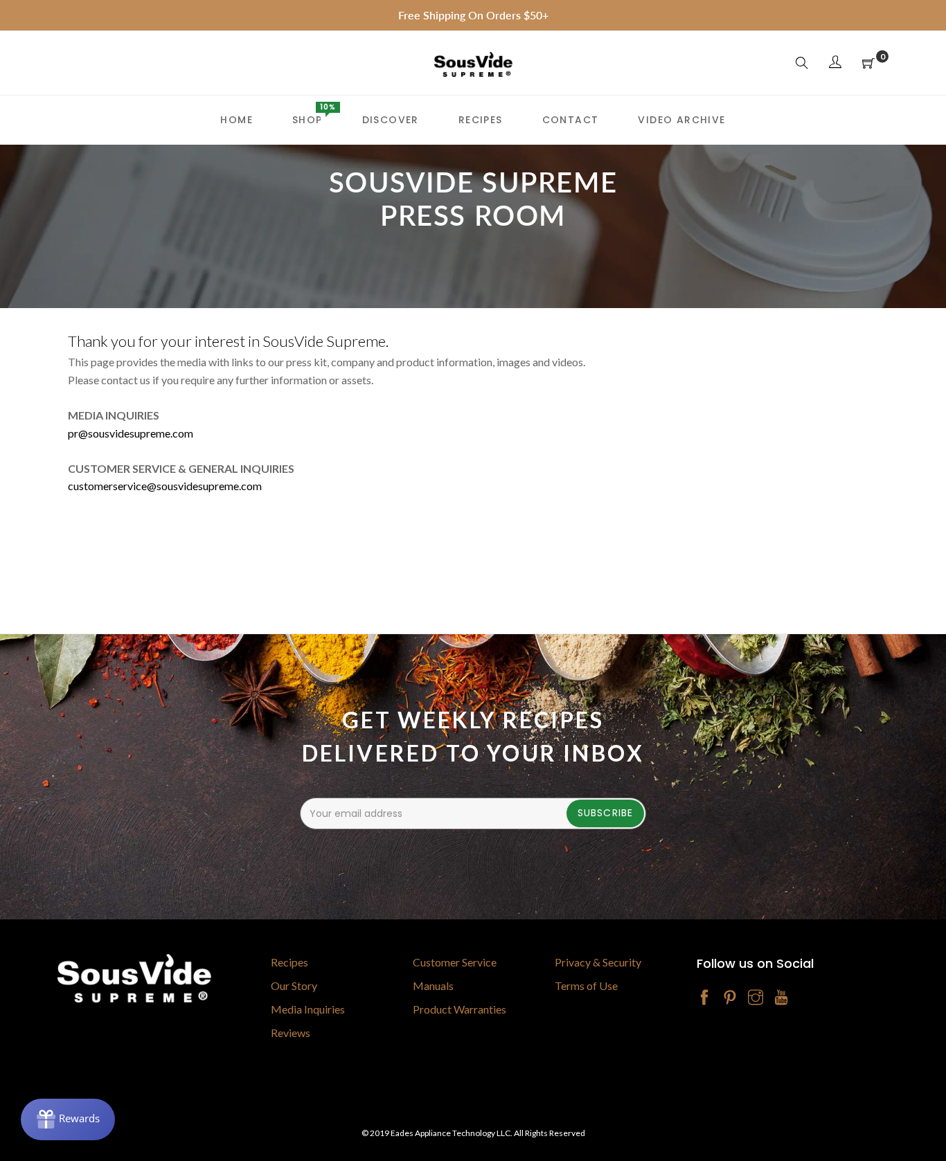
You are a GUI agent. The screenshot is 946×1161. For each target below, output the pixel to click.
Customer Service (455, 962)
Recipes (289, 962)
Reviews (290, 1032)
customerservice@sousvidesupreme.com (165, 485)
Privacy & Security (598, 962)
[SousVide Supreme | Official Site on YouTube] (781, 998)
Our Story (294, 985)
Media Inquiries (308, 1009)
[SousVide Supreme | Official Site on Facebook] (704, 998)
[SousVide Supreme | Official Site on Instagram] (755, 998)
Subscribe (605, 813)
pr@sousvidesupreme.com (130, 433)
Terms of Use (586, 985)
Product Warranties (459, 1009)
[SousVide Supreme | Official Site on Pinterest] (730, 998)
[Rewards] (68, 1119)
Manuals (433, 985)
